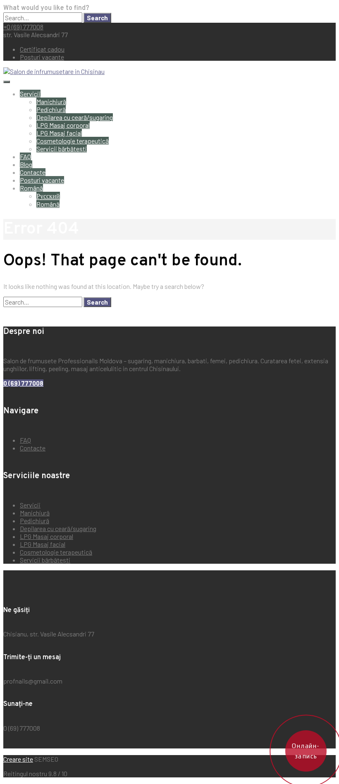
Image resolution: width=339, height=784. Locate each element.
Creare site (18, 759)
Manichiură (51, 101)
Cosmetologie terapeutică (72, 141)
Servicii (30, 94)
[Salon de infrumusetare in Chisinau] (54, 71)
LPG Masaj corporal (63, 125)
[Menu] (6, 82)
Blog (26, 164)
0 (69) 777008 (23, 383)
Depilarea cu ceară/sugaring (74, 117)
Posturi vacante (42, 57)
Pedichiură (51, 109)
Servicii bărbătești (61, 149)
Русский (48, 196)
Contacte (32, 172)
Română (31, 188)
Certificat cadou (42, 49)
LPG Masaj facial (59, 133)
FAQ (25, 156)
